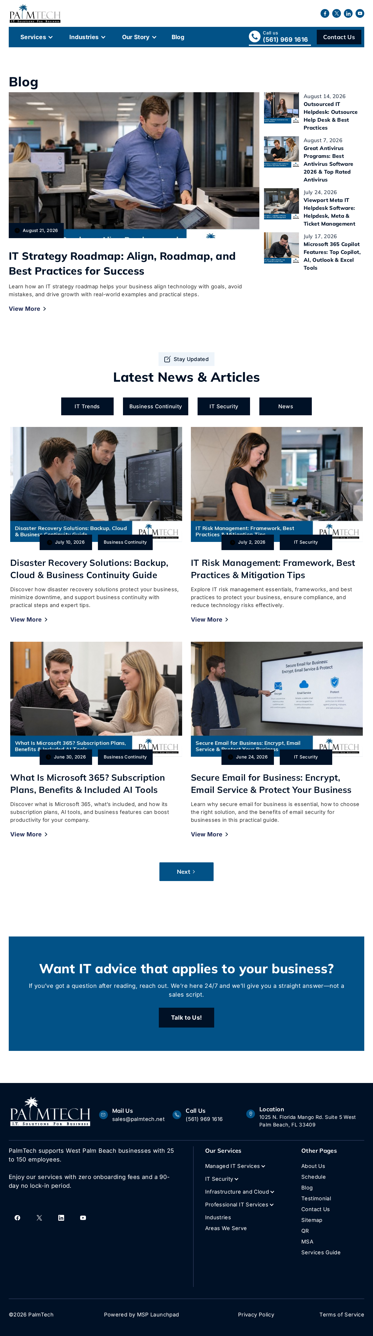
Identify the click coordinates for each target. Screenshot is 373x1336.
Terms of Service (341, 1314)
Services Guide (321, 1252)
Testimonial (316, 1198)
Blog (178, 37)
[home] (35, 13)
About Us (313, 1166)
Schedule (313, 1177)
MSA (307, 1242)
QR (305, 1231)
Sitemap (312, 1220)
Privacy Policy (256, 1314)
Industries (84, 37)
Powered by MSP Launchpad (141, 1314)
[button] (36, 37)
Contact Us (339, 37)
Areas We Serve (226, 1228)
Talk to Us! (186, 1017)
